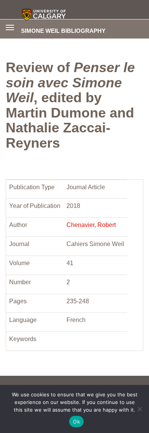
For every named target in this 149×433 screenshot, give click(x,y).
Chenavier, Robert (91, 225)
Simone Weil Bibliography (63, 30)
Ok (76, 422)
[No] (139, 409)
